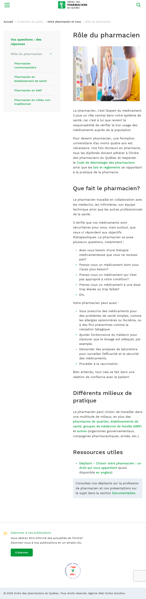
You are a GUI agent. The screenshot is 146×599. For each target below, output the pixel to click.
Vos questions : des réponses (26, 42)
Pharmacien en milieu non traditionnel (32, 102)
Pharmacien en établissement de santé (30, 78)
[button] (7, 5)
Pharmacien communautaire (25, 65)
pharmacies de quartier (91, 421)
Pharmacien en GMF (28, 90)
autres (82, 431)
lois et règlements (106, 167)
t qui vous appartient (101, 468)
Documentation (123, 493)
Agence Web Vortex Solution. (107, 593)
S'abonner (21, 552)
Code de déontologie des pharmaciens (106, 162)
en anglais (103, 472)
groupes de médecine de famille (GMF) (112, 426)
